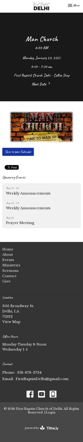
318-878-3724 (29, 372)
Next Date (39, 84)
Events (8, 260)
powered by (39, 432)
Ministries (11, 265)
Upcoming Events (13, 177)
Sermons (10, 270)
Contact (9, 276)
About (7, 254)
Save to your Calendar (18, 152)
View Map (11, 322)
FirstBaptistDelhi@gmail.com (42, 379)
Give (6, 281)
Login (50, 412)
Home (7, 249)
